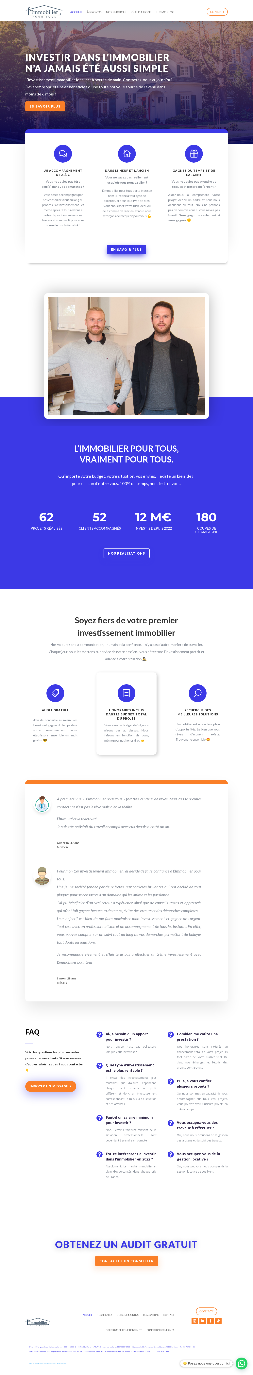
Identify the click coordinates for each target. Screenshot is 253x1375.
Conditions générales (160, 1329)
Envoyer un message (48, 1086)
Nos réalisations (126, 553)
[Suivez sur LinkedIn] (202, 1321)
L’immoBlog (165, 12)
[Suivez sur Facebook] (210, 1321)
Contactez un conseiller (126, 1261)
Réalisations (141, 12)
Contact (217, 11)
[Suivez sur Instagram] (195, 1321)
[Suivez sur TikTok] (218, 1321)
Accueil (76, 12)
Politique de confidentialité (124, 1329)
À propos (94, 12)
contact (206, 1311)
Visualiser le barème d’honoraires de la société (47, 1364)
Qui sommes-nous (128, 1314)
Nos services (116, 12)
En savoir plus (45, 106)
